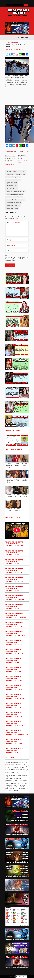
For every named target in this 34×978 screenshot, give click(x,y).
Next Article (24, 151)
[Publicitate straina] (17, 440)
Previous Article (10, 151)
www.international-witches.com (15, 191)
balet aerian (10, 174)
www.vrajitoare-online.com (14, 197)
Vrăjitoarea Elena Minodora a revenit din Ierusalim (18, 37)
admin (16, 49)
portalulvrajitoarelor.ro (13, 180)
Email (11, 245)
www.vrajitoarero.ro (12, 208)
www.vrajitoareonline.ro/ (14, 202)
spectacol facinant (12, 182)
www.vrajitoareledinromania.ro (15, 200)
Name (11, 240)
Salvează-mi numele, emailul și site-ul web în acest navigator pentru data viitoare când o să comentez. (16, 258)
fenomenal (10, 177)
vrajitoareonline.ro (12, 188)
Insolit (15, 42)
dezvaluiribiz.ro (20, 174)
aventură (22, 171)
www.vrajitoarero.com (13, 205)
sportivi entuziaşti (12, 185)
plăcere (17, 177)
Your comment (13, 222)
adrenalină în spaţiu (12, 171)
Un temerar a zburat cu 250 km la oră (22, 157)
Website (9, 251)
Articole (10, 42)
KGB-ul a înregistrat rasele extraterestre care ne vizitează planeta (10, 159)
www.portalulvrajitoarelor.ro (15, 194)
